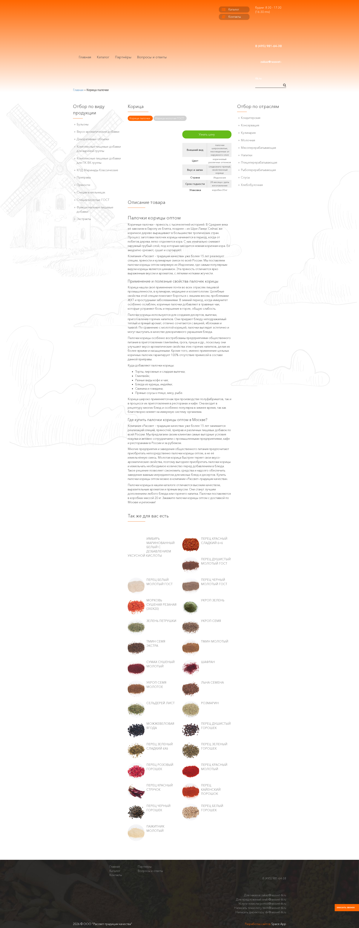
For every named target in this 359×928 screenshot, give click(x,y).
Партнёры (123, 57)
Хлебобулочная (252, 185)
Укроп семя (211, 621)
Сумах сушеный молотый (160, 664)
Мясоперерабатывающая (258, 147)
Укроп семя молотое (156, 685)
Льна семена (212, 682)
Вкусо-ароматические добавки (98, 131)
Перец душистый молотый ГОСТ (216, 561)
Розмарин (210, 703)
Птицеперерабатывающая (259, 162)
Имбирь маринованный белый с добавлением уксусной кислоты (151, 547)
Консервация (250, 125)
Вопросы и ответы (152, 57)
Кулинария (248, 133)
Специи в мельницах (91, 192)
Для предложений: (261, 899)
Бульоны (82, 124)
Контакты (234, 17)
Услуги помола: (262, 903)
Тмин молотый (214, 641)
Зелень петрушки (161, 621)
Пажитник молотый (155, 828)
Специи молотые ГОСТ (93, 200)
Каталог (103, 57)
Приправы (84, 177)
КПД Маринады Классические (97, 170)
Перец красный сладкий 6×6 (214, 541)
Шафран (208, 662)
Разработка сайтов (258, 924)
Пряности (83, 185)
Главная (85, 57)
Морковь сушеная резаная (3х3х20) (161, 604)
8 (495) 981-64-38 (274, 878)
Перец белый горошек (212, 808)
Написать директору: (260, 912)
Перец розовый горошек (159, 767)
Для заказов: (265, 895)
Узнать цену (207, 134)
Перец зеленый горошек (214, 746)
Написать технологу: (260, 908)
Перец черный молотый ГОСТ (214, 582)
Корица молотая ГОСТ (169, 118)
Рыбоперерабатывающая (258, 170)
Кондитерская (250, 118)
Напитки (246, 155)
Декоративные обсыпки (93, 139)
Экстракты (84, 219)
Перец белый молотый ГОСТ (159, 582)
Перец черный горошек (158, 808)
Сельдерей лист (160, 703)
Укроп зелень (212, 600)
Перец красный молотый (214, 767)
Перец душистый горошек (216, 726)
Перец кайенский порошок (211, 789)
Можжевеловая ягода (160, 726)
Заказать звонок (346, 908)
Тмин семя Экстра (155, 643)
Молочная (248, 140)
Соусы (245, 177)
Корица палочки (140, 118)
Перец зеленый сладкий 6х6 (159, 746)
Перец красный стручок (159, 787)
